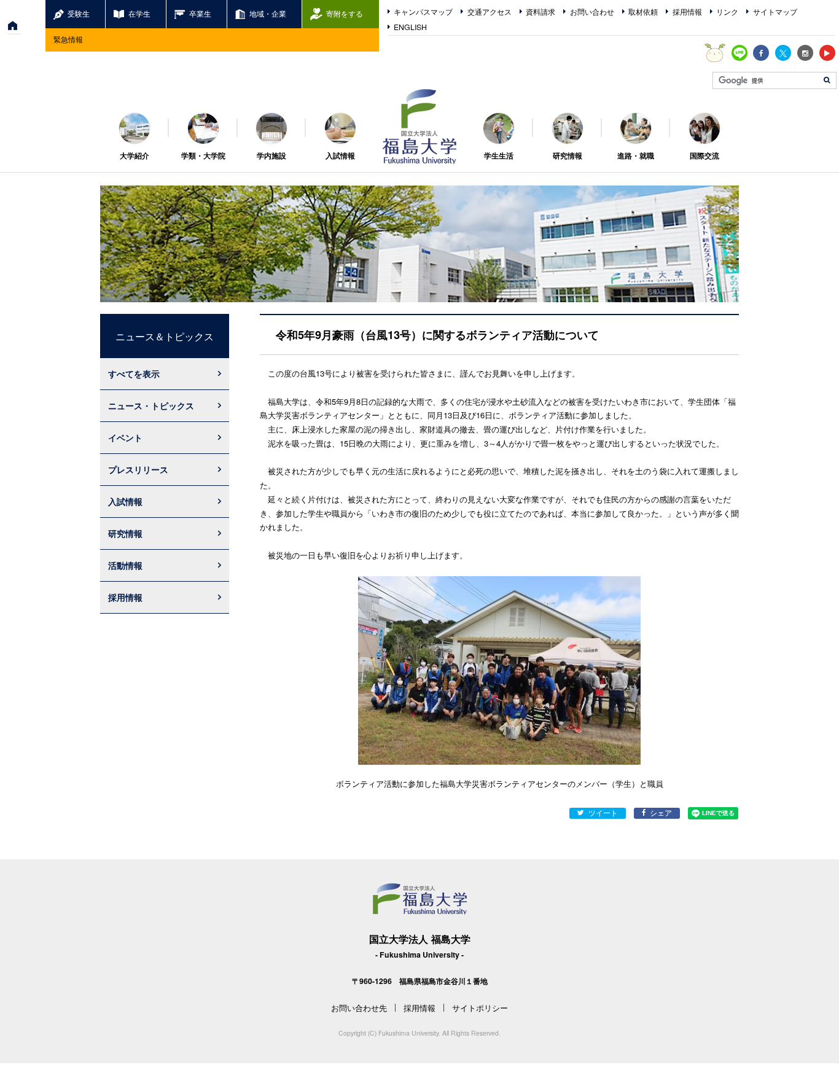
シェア (661, 813)
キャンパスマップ (423, 11)
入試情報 (125, 501)
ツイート (603, 813)
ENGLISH (410, 27)
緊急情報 (68, 39)
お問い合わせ (592, 11)
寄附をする (344, 13)
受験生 (79, 13)
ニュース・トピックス (151, 405)
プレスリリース (138, 469)
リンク (727, 11)
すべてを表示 (134, 373)
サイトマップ (775, 11)
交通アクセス (489, 11)
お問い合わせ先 (359, 1008)
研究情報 (125, 533)
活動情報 (125, 565)
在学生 (139, 13)
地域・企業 (267, 13)
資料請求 (540, 11)
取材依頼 (643, 11)
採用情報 (687, 11)
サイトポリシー (480, 1008)
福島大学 (419, 126)
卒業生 (200, 13)
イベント (125, 437)
